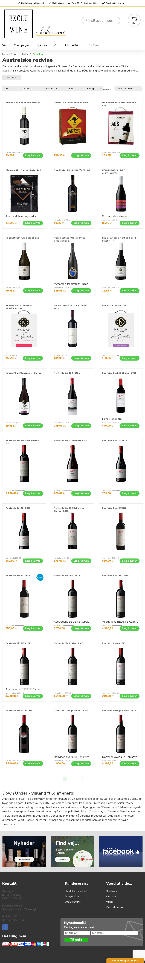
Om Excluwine (73, 901)
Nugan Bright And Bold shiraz (22, 237)
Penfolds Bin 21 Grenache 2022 (71, 440)
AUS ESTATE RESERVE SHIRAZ (22, 102)
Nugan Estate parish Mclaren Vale (70, 307)
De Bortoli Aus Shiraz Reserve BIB (119, 104)
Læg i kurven (32, 155)
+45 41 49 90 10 (11, 916)
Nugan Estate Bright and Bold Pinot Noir (119, 239)
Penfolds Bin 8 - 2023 (114, 643)
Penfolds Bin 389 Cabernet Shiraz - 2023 (69, 509)
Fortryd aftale (72, 896)
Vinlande (111, 896)
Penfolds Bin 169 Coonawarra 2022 (22, 442)
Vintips (110, 901)
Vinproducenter (114, 907)
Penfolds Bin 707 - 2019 (67, 575)
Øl (55, 45)
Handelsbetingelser (76, 891)
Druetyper (111, 891)
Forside (6, 54)
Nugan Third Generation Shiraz (23, 372)
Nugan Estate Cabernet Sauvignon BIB (18, 307)
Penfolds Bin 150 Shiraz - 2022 (119, 372)
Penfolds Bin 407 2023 (17, 575)
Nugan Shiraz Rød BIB (114, 305)
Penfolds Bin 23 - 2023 (17, 508)
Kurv (134, 23)
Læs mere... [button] (12, 77)
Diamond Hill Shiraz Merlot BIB (23, 170)
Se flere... (95, 45)
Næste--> (79, 778)
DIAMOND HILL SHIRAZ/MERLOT (72, 170)
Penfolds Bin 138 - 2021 (67, 372)
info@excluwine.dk (12, 905)
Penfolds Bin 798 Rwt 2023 (68, 643)
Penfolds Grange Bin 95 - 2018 (71, 710)
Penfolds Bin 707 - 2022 (115, 575)
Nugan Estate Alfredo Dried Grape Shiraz (69, 239)
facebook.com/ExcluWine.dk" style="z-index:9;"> (121, 839)
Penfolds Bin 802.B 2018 (18, 710)
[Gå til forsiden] (42, 24)
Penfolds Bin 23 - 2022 (114, 440)
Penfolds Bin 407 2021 (114, 508)
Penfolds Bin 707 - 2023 (18, 643)
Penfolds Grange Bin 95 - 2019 (119, 710)
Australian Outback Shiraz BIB (71, 102)
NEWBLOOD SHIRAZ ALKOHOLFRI (113, 172)
